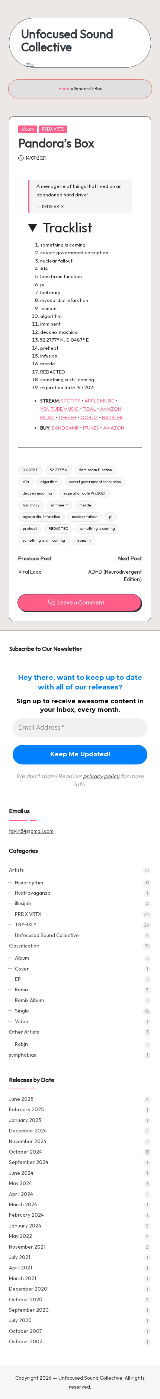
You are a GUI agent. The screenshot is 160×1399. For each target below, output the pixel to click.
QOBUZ (89, 417)
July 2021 (19, 1257)
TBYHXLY (26, 924)
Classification (24, 945)
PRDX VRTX (53, 129)
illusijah (23, 903)
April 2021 (20, 1267)
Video (21, 1021)
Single (22, 1010)
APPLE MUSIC (99, 401)
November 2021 (27, 1246)
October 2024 (25, 1151)
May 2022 (20, 1236)
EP (18, 979)
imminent (59, 505)
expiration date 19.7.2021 (84, 493)
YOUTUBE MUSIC (59, 409)
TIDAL (89, 409)
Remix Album (29, 1000)
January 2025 (25, 1120)
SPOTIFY (70, 401)
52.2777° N (59, 469)
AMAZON (113, 428)
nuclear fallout (84, 516)
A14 (26, 481)
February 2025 (26, 1109)
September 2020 (29, 1310)
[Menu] (29, 65)
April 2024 (21, 1194)
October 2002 (25, 1341)
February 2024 (26, 1215)
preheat (30, 528)
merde (85, 505)
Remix (22, 989)
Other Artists (24, 1031)
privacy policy (101, 776)
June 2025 (21, 1099)
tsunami (84, 540)
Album (27, 129)
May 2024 (20, 1183)
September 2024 (28, 1162)
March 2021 (22, 1278)
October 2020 (25, 1299)
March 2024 (23, 1204)
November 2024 (28, 1141)
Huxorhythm (29, 882)
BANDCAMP (65, 428)
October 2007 (25, 1331)
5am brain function (95, 469)
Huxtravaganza (33, 893)
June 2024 (21, 1173)
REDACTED (58, 528)
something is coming (97, 528)
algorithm (49, 481)
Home (64, 88)
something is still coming (44, 540)
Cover (22, 968)
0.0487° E (30, 469)
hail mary (31, 505)
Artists (16, 870)
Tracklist (67, 227)
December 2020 (28, 1288)
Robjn (21, 1044)
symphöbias (22, 1054)
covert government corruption (95, 481)
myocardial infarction (41, 516)
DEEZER (67, 417)
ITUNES (91, 428)
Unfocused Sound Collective (67, 40)
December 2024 (28, 1130)
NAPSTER (112, 417)
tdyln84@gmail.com (31, 831)
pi (110, 516)
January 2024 (25, 1225)
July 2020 (20, 1320)
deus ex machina (37, 493)
